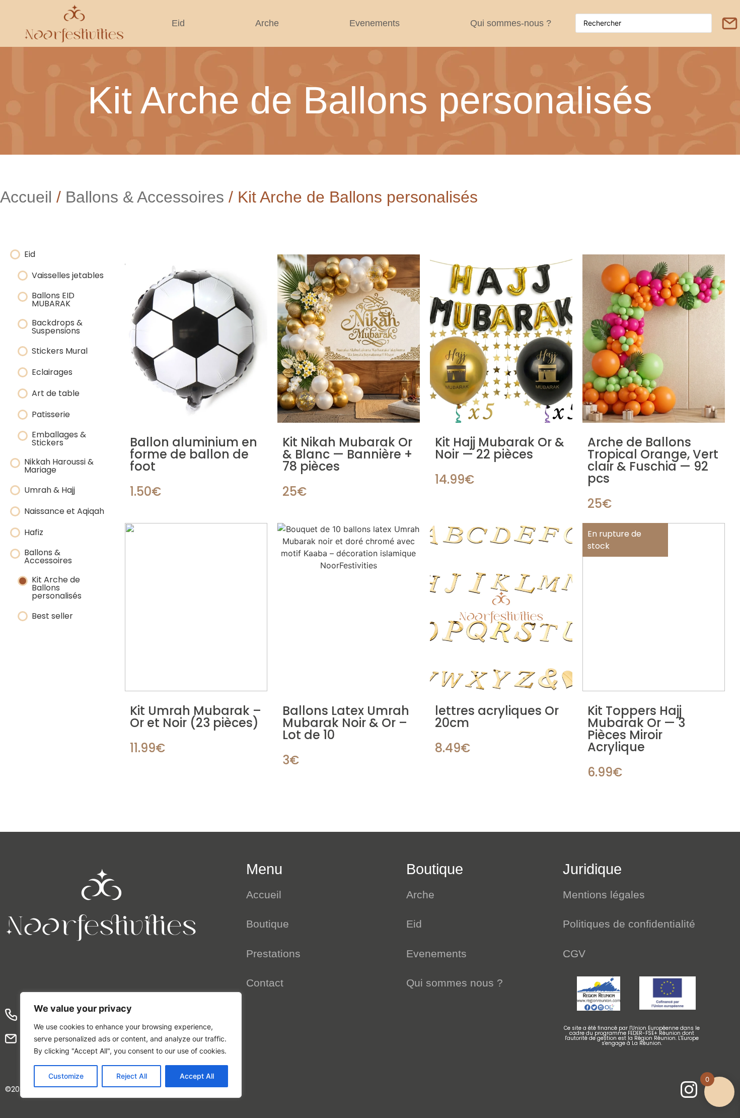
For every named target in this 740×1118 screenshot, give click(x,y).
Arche (267, 23)
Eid (178, 23)
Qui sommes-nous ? (510, 23)
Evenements (374, 23)
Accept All (197, 1076)
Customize (66, 1076)
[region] (131, 1045)
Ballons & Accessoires (144, 197)
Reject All (131, 1076)
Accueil (26, 197)
